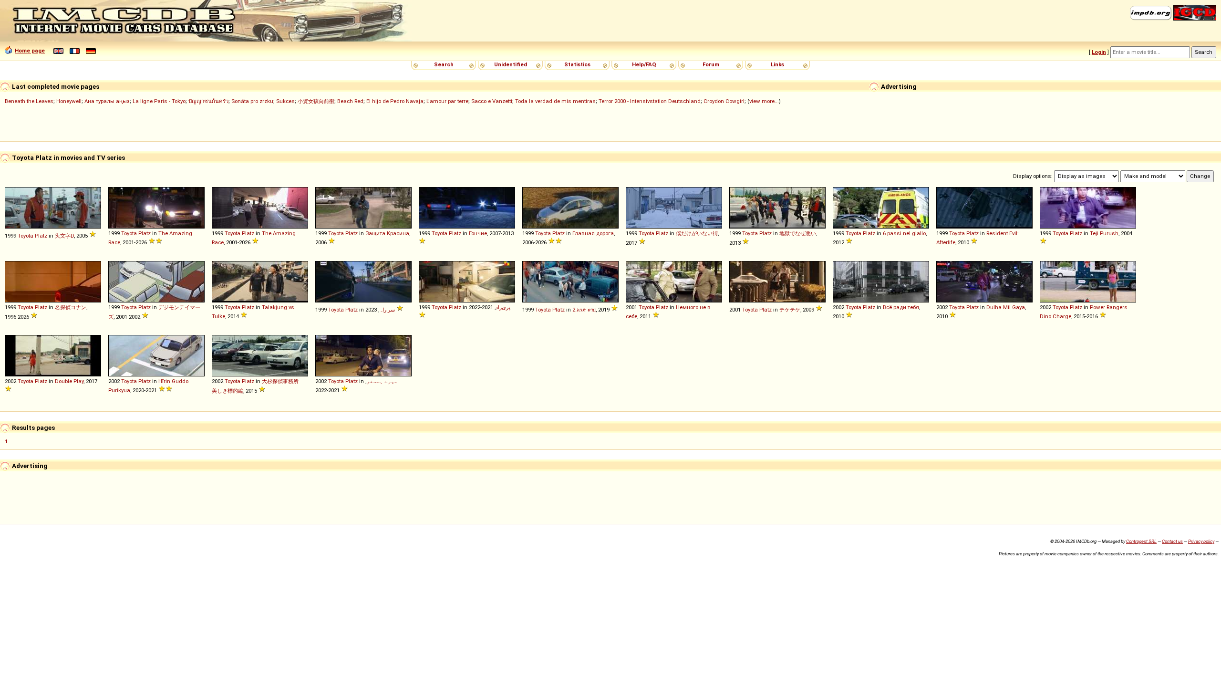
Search (444, 64)
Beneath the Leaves (29, 101)
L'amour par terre (447, 101)
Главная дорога (593, 233)
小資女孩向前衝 (316, 101)
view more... (764, 101)
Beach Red (350, 101)
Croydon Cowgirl (724, 101)
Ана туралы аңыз (107, 101)
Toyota (25, 235)
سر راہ (387, 309)
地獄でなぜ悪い (797, 233)
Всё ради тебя (901, 307)
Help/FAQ (644, 64)
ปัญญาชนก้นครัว (208, 101)
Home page (30, 50)
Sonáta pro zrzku (252, 101)
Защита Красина (387, 233)
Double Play (69, 381)
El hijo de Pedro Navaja (395, 101)
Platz (41, 235)
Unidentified (510, 64)
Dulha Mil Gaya (1005, 307)
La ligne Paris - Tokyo (159, 101)
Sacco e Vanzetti (491, 101)
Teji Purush (1104, 233)
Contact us (1172, 541)
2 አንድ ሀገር (584, 309)
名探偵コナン (70, 307)
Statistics (577, 64)
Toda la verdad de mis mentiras (555, 101)
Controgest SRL (1141, 541)
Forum (711, 64)
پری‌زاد (503, 307)
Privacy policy (1201, 541)
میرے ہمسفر (382, 381)
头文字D (64, 235)
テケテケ (789, 309)
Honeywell (69, 101)
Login (1099, 52)
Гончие (478, 233)
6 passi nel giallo (904, 233)
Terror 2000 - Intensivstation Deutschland (650, 101)
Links (777, 64)
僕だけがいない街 (697, 233)
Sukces (285, 101)
